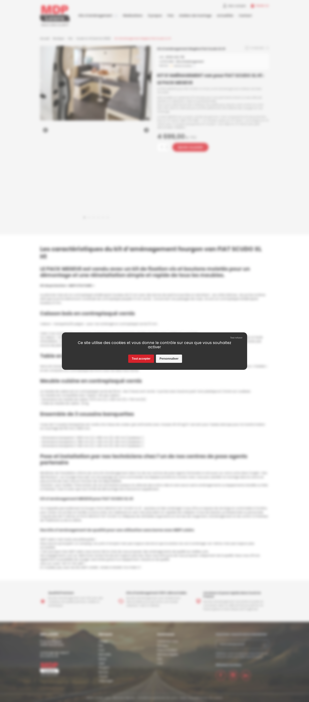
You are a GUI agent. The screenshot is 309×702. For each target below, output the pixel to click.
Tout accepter (141, 358)
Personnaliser (169, 358)
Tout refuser (236, 338)
